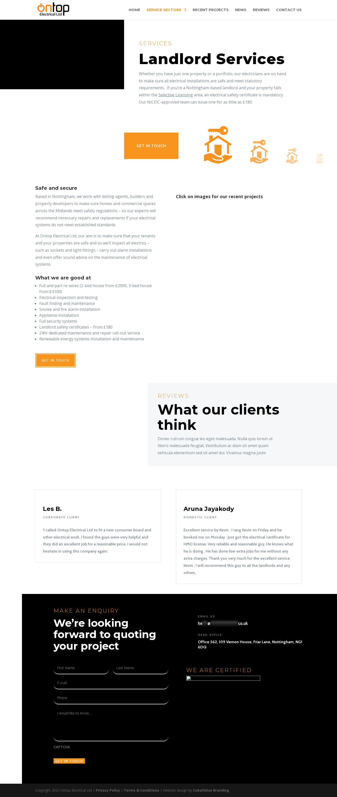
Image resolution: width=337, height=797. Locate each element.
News (240, 10)
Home (134, 10)
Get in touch (151, 145)
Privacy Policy (108, 790)
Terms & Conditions (141, 790)
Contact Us (289, 10)
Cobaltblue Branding (211, 790)
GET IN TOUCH (55, 360)
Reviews (261, 10)
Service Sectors (164, 10)
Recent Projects (211, 10)
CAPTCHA (62, 747)
